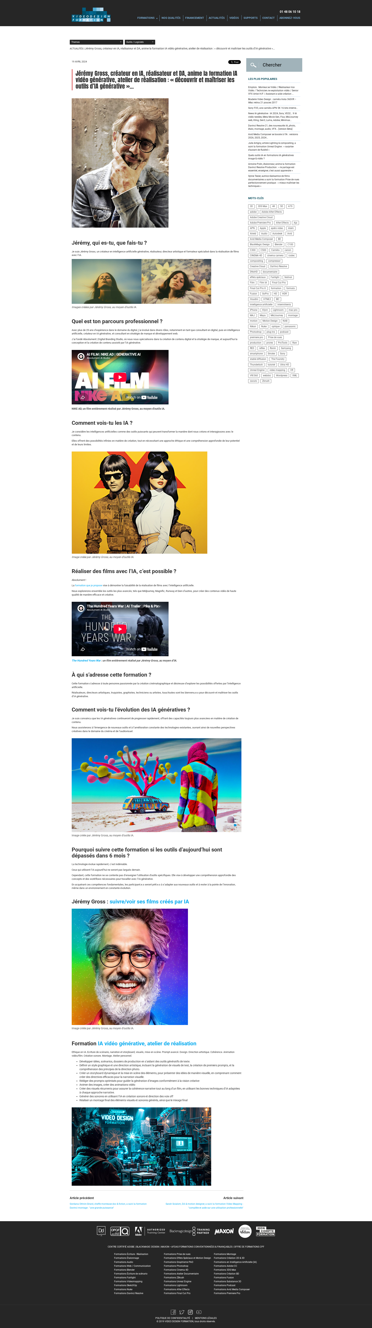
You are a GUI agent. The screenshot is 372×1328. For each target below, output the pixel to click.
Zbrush (266, 381)
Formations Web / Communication (132, 1266)
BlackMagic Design (260, 244)
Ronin (273, 348)
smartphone (256, 353)
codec (291, 255)
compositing (256, 261)
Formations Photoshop (176, 1266)
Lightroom (278, 310)
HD (275, 293)
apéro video (277, 228)
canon (288, 250)
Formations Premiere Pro (227, 1293)
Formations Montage (225, 1254)
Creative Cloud (257, 266)
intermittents (284, 304)
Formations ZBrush (174, 1277)
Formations (146, 18)
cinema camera (275, 255)
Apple (263, 228)
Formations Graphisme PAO (178, 1262)
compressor (274, 261)
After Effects (282, 222)
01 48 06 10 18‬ (290, 12)
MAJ (252, 315)
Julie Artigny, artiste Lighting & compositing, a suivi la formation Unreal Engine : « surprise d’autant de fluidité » (272, 146)
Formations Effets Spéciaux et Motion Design (187, 1258)
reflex (262, 348)
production (255, 342)
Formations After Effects (176, 1289)
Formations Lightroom (176, 1285)
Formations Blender (124, 1269)
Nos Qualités (171, 18)
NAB (285, 320)
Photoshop (256, 332)
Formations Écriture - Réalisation (131, 1254)
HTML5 (267, 299)
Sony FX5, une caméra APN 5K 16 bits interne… (273, 108)
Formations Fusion (224, 1277)
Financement (194, 18)
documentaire (270, 271)
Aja (295, 222)
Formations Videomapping (128, 1281)
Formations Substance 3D (227, 1281)
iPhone (253, 310)
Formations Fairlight (125, 1277)
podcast (284, 332)
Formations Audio (123, 1262)
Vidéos (234, 18)
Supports (251, 18)
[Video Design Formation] (91, 14)
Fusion (253, 293)
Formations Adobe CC (225, 1266)
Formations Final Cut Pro (177, 1293)
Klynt (265, 310)
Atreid (253, 233)
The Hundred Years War (86, 660)
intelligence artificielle (261, 304)
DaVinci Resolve (278, 266)
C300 (253, 250)
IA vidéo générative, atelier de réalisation (147, 1043)
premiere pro (256, 337)
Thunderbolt (256, 364)
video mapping (277, 370)
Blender (278, 244)
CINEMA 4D (256, 255)
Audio (264, 233)
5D (281, 206)
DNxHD (254, 271)
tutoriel (271, 364)
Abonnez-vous (289, 18)
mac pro (293, 310)
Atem (291, 228)
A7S (290, 206)
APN (252, 228)
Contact (268, 18)
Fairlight (275, 277)
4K (273, 206)
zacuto (253, 381)
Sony (282, 353)
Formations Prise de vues (177, 1254)
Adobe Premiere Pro (260, 222)
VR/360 (254, 375)
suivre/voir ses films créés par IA (149, 901)
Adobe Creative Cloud (261, 217)
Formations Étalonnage (126, 1258)
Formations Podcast (224, 1285)
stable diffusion (258, 359)
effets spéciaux (258, 277)
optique (276, 326)
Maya (263, 315)
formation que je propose (88, 585)
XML (294, 375)
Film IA (263, 282)
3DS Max (262, 206)
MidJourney (277, 315)
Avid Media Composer (261, 239)
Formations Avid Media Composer (232, 1289)
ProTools (282, 342)
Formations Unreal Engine (177, 1281)
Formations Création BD (226, 1273)
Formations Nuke (123, 1289)
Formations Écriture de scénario (130, 1273)
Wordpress (281, 375)
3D (251, 206)
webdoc (267, 375)
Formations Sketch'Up (125, 1285)
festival (288, 277)
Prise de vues (275, 337)
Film (252, 282)
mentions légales (206, 1318)
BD (279, 239)
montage (293, 315)
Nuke (264, 326)
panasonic (290, 326)
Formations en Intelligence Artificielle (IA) (235, 1262)
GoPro (265, 293)
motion (253, 320)
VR (291, 370)
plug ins (271, 332)
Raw (294, 342)
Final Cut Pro (279, 282)
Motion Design (270, 320)
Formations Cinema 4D (176, 1269)
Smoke (271, 353)
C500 (263, 250)
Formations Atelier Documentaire (181, 1273)
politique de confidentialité (172, 1318)
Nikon (253, 326)
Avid (289, 233)
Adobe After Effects (272, 212)
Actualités (217, 18)
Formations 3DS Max (225, 1269)
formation (276, 288)
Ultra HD (284, 364)
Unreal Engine (257, 370)
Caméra (275, 250)
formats (290, 288)
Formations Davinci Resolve (128, 1293)
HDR (284, 293)
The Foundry (277, 359)
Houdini (254, 299)
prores (269, 342)
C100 (290, 244)
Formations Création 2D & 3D (229, 1258)
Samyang (286, 348)
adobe (253, 212)
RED (252, 348)
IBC (277, 299)
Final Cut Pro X (258, 288)
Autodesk (277, 233)
